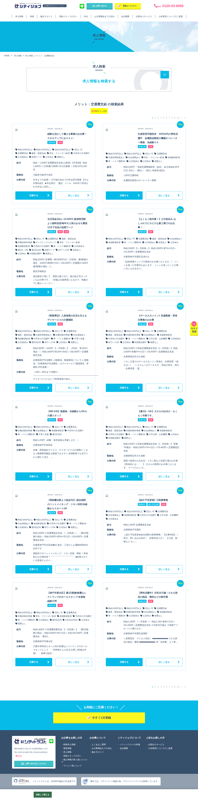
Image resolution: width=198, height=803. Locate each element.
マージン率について (72, 766)
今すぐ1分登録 (101, 717)
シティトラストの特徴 (130, 744)
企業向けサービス (144, 16)
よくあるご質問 (99, 744)
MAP (19, 756)
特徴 (32, 16)
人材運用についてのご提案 (170, 16)
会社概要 (125, 16)
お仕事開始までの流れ (104, 16)
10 (178, 118)
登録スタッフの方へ (68, 16)
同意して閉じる (42, 795)
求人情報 (19, 16)
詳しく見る (73, 195)
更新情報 (67, 748)
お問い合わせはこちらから (35, 763)
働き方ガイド (46, 16)
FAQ (86, 16)
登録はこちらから (130, 6)
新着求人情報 (69, 744)
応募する (33, 195)
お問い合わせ (101, 6)
